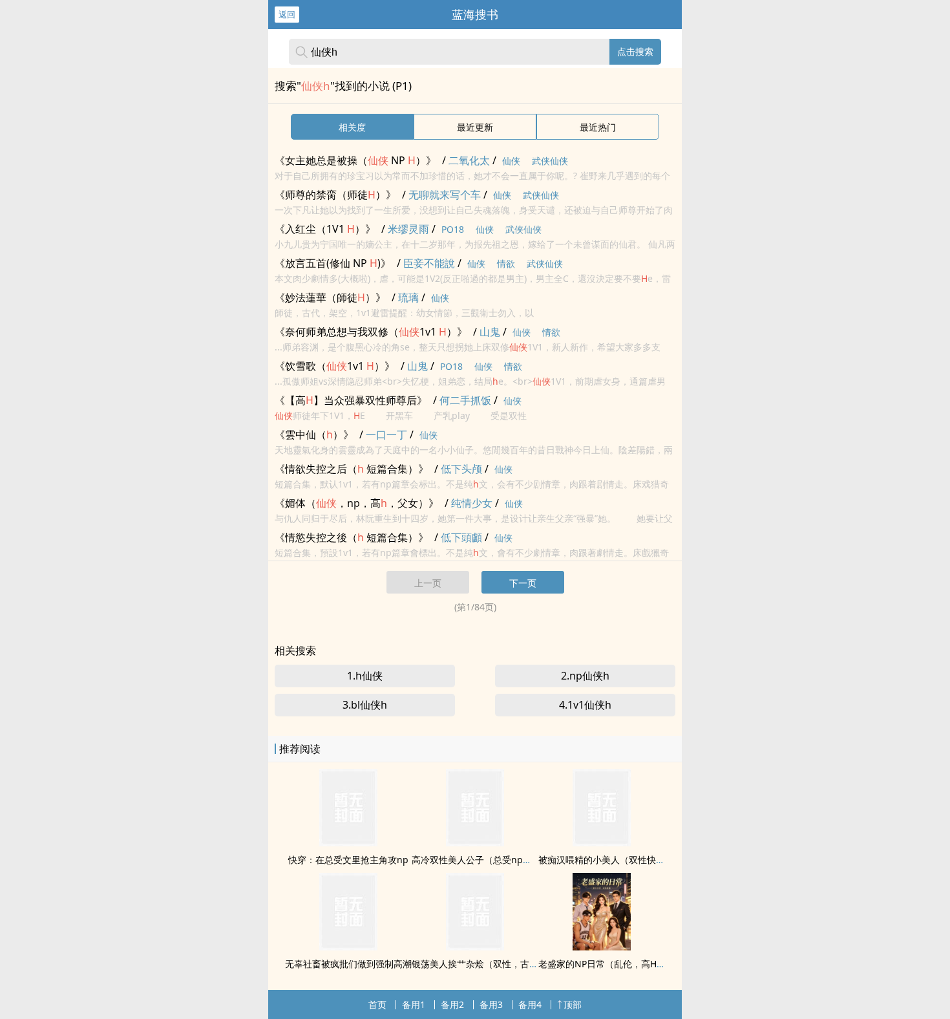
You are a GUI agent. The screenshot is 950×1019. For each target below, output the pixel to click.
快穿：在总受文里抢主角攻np (348, 859)
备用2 (452, 1004)
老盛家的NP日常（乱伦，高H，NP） (612, 964)
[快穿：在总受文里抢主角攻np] (348, 842)
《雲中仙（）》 (314, 434)
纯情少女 (471, 503)
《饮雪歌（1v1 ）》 (335, 366)
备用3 (491, 1004)
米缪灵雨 (408, 229)
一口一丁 (386, 434)
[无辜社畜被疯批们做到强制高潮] (348, 946)
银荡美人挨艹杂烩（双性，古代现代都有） (498, 964)
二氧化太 (469, 160)
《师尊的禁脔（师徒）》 (335, 195)
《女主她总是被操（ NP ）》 (355, 160)
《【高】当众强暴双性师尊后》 (351, 400)
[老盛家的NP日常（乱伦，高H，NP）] (602, 946)
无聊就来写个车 (444, 195)
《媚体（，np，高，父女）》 (357, 503)
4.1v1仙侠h (585, 705)
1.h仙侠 (365, 676)
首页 (377, 1004)
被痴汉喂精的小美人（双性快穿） (606, 859)
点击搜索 (635, 51)
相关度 (352, 127)
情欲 (506, 263)
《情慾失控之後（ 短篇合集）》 (351, 537)
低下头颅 (461, 469)
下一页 (522, 583)
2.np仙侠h (585, 676)
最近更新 (475, 127)
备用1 (413, 1004)
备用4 (530, 1004)
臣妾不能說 (429, 263)
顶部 (573, 1004)
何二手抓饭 (465, 400)
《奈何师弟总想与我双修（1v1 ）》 (371, 332)
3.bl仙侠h (365, 705)
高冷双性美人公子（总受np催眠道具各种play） (508, 859)
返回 (287, 14)
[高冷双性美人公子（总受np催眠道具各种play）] (475, 842)
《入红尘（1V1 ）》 (325, 229)
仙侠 (511, 161)
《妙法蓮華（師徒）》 (330, 297)
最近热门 (598, 127)
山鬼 (490, 332)
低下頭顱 (461, 537)
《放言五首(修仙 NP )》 (333, 263)
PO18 (452, 229)
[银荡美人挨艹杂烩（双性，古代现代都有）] (475, 946)
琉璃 (408, 297)
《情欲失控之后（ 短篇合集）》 (351, 469)
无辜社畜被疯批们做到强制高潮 (348, 964)
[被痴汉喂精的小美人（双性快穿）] (602, 842)
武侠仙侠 (550, 161)
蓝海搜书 (475, 14)
